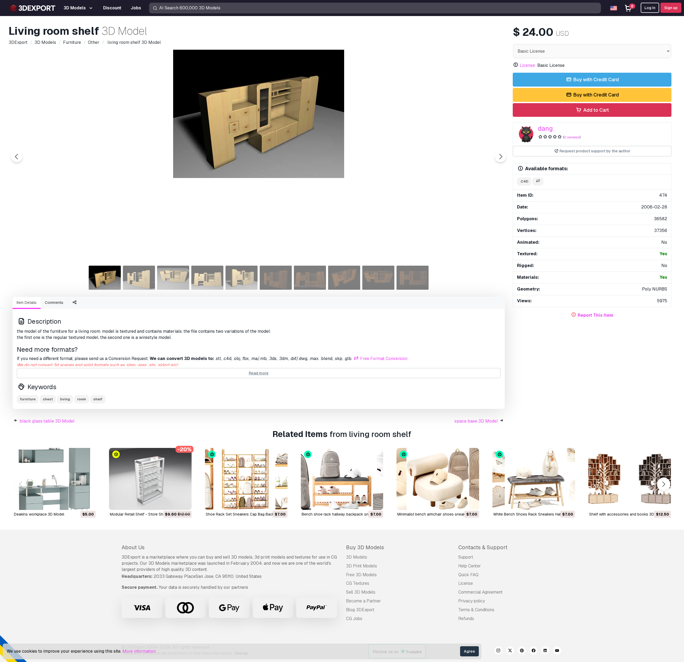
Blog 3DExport (360, 610)
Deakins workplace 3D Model (39, 514)
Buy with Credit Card (595, 79)
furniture (28, 399)
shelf (97, 399)
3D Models (356, 557)
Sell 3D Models (360, 592)
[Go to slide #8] (344, 278)
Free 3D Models (361, 575)
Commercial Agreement (480, 592)
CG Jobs (354, 618)
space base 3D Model (476, 421)
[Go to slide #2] (139, 278)
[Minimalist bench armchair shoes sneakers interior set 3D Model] (438, 479)
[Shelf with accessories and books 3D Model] (629, 479)
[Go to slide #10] (413, 278)
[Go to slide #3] (173, 278)
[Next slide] (500, 156)
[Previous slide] (16, 156)
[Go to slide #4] (207, 278)
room (81, 399)
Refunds (466, 618)
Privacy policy (471, 601)
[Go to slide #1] (105, 278)
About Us (133, 547)
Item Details (27, 302)
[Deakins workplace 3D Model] (54, 479)
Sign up (671, 7)
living (65, 399)
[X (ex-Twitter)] (510, 651)
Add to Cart (595, 110)
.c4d (524, 181)
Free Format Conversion (383, 358)
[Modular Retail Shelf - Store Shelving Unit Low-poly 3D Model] (150, 479)
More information (139, 651)
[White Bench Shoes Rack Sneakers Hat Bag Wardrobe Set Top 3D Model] (533, 479)
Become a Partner (363, 601)
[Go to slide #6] (276, 278)
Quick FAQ (468, 575)
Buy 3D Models (365, 547)
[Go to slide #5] (242, 278)
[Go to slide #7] (310, 278)
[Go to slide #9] (378, 278)
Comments (54, 302)
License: (528, 65)
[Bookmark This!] (88, 502)
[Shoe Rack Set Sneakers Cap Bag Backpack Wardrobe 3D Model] (246, 479)
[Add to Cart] (77, 502)
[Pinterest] (521, 651)
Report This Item (595, 315)
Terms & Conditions (476, 610)
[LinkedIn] (545, 651)
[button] (663, 484)
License (465, 583)
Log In (649, 7)
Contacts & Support (482, 547)
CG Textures (357, 583)
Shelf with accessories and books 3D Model (627, 514)
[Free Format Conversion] (538, 181)
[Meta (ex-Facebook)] (533, 651)
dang (545, 128)
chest (48, 399)
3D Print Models (361, 566)
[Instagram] (498, 651)
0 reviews (572, 137)
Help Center (469, 566)
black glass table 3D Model (47, 421)
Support (465, 557)
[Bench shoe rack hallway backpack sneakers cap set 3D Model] (342, 479)
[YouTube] (557, 651)
